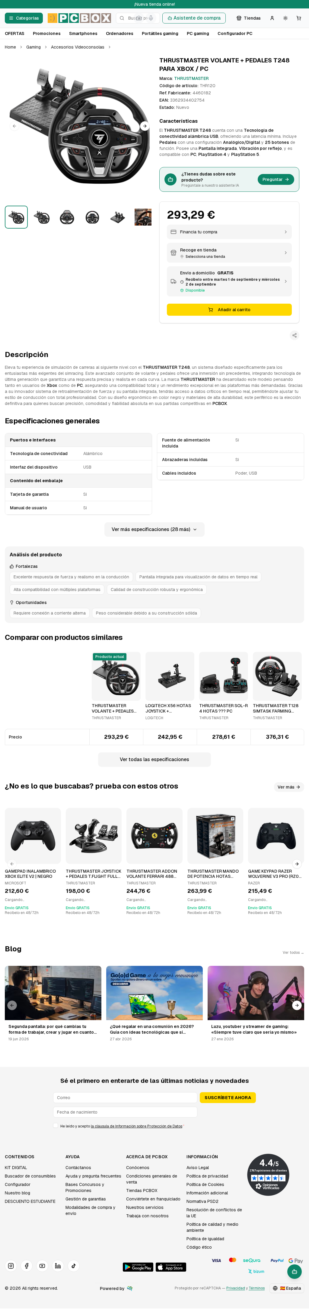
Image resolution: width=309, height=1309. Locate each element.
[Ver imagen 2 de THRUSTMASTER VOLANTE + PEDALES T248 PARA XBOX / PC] (41, 217)
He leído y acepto (122, 1126)
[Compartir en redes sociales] (294, 335)
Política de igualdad (205, 1238)
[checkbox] (55, 1125)
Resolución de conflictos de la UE (214, 1213)
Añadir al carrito (234, 309)
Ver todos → (293, 952)
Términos (257, 1288)
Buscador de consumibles (30, 1176)
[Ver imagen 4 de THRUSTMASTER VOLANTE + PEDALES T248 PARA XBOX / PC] (92, 217)
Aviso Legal (197, 1167)
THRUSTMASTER (191, 78)
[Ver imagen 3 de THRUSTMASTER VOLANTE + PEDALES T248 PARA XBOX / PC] (67, 217)
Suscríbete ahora (228, 1097)
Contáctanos (78, 1167)
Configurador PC (235, 33)
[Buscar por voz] (150, 18)
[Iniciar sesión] (272, 18)
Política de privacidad (207, 1176)
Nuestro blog (17, 1193)
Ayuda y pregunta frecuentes (93, 1176)
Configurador (17, 1184)
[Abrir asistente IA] (294, 1271)
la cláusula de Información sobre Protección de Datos (136, 1126)
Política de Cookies (205, 1184)
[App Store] (171, 1267)
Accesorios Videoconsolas (77, 47)
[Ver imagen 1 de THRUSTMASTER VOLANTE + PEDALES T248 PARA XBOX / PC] (16, 217)
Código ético (199, 1247)
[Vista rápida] (100, 693)
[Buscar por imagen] (138, 18)
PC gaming (198, 33)
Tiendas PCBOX (141, 1190)
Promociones (47, 33)
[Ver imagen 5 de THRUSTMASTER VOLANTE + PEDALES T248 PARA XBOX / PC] (117, 217)
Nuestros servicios (145, 1207)
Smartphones (83, 33)
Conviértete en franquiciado (153, 1199)
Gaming (33, 47)
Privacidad (235, 1288)
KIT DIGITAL (16, 1167)
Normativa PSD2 (202, 1201)
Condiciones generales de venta (151, 1179)
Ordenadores (119, 33)
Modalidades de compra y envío (90, 1210)
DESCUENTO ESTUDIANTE (30, 1201)
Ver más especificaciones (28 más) (151, 529)
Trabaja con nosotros (147, 1216)
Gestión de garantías (85, 1199)
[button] (79, 126)
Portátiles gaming (160, 33)
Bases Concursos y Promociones (84, 1187)
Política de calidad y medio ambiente (212, 1227)
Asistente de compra (197, 18)
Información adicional (207, 1193)
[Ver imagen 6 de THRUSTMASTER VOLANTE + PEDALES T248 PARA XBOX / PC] (143, 217)
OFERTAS (14, 33)
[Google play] (138, 1267)
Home (10, 47)
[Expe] (129, 1288)
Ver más (286, 787)
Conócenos (137, 1167)
